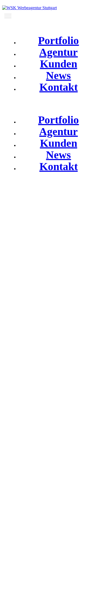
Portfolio (58, 40)
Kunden (58, 64)
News (58, 75)
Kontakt (58, 87)
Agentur (58, 52)
